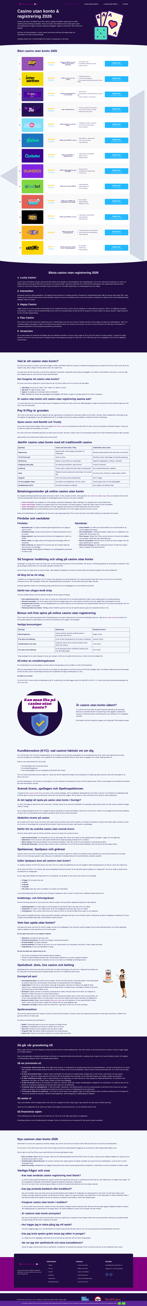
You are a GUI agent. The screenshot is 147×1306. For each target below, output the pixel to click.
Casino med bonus (110, 4)
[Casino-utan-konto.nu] (28, 4)
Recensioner (51, 1278)
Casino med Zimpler (28, 507)
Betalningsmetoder (53, 1281)
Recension (51, 64)
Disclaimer (51, 1275)
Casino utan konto (71, 4)
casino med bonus (113, 617)
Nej (124, 1303)
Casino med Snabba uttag (85, 1278)
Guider (125, 4)
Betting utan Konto (83, 1268)
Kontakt (50, 1271)
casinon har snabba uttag (98, 496)
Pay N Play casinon (60, 426)
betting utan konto (55, 1000)
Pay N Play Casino (83, 1275)
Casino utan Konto (83, 1265)
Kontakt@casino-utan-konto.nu (113, 1265)
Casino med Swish (28, 502)
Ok (119, 1303)
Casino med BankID (91, 4)
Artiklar (50, 1265)
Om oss (50, 1268)
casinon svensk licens (36, 793)
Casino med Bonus (83, 1281)
